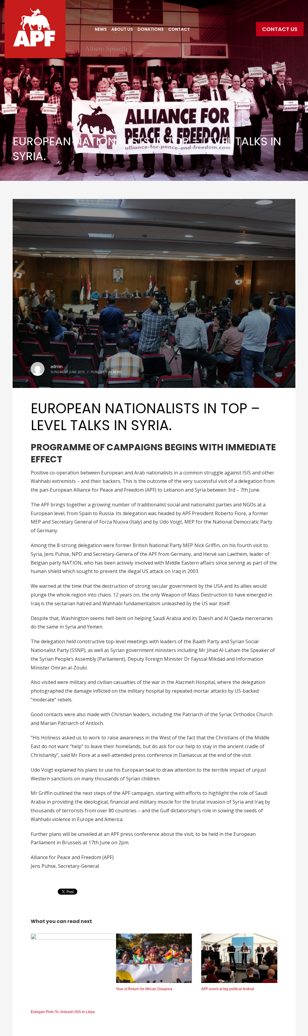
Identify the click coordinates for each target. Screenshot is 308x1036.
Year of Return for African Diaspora (144, 989)
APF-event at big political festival (227, 989)
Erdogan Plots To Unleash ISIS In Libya (63, 1012)
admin (57, 366)
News (117, 372)
